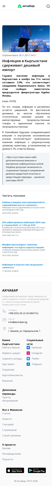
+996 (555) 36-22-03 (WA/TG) (23, 313)
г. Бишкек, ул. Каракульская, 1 (24, 330)
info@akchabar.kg (17, 322)
